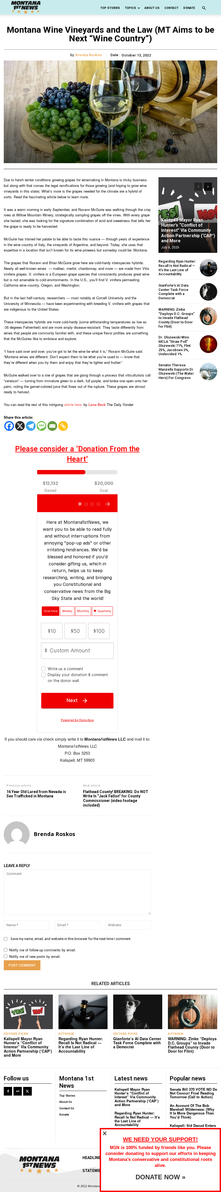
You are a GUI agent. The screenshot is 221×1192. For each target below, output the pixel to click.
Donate (189, 8)
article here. (73, 404)
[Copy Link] (63, 426)
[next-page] (208, 187)
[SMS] (41, 426)
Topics (130, 8)
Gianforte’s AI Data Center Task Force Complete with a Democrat (173, 291)
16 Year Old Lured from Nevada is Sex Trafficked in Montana (36, 794)
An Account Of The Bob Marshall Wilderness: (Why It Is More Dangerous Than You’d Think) (192, 1111)
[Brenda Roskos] (17, 834)
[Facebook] (9, 426)
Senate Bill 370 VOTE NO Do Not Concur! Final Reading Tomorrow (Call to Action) (193, 1093)
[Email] (52, 426)
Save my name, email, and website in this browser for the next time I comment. (71, 939)
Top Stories (110, 8)
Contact (171, 8)
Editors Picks (16, 1033)
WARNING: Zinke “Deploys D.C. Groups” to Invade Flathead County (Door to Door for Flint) (176, 317)
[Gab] (17, 1091)
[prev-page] (198, 187)
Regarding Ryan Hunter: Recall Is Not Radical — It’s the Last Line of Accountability (177, 267)
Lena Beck (97, 404)
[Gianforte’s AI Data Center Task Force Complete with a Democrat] (208, 292)
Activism (66, 1033)
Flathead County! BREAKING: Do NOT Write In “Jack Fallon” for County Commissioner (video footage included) (115, 798)
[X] (20, 426)
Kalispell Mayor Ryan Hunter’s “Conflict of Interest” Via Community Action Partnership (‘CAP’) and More (188, 230)
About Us (152, 8)
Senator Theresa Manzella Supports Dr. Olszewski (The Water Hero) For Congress (176, 371)
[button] (203, 8)
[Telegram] (31, 426)
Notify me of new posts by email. (35, 956)
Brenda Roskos (88, 55)
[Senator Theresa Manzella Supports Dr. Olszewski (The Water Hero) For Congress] (208, 371)
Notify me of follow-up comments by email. (42, 949)
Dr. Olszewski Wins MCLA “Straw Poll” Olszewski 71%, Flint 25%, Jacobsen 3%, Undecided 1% (174, 345)
